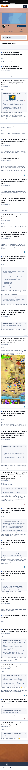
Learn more (2, 2)
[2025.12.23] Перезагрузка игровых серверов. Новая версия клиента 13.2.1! (14, 141)
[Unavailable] (12, 95)
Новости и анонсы (6, 55)
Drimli (17, 93)
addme (17, 269)
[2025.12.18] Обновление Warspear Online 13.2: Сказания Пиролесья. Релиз (13, 200)
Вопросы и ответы (6, 127)
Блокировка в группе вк (10, 126)
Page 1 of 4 (13, 47)
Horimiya (17, 521)
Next (23, 47)
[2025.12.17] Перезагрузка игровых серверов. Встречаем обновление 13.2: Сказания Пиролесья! (14, 234)
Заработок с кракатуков (10, 158)
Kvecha (16, 640)
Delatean (18, 446)
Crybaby (17, 553)
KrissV (17, 323)
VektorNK (17, 488)
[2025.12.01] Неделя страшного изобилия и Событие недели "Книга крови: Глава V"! (14, 510)
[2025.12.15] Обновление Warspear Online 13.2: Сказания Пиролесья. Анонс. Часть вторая (13, 258)
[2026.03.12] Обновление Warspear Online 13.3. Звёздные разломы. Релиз (13, 83)
